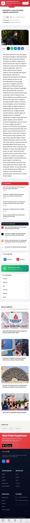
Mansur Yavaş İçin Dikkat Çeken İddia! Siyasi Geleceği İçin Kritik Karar (14, 215)
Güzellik (4, 480)
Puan (17, 480)
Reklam (4, 503)
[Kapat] (28, 2)
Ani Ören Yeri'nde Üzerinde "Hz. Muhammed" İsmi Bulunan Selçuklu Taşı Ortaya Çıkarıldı (14, 202)
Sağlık (3, 474)
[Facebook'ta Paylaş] (18, 48)
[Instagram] (7, 461)
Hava (17, 474)
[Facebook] (3, 461)
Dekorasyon (5, 483)
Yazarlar (18, 486)
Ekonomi (5, 282)
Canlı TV (18, 483)
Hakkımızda (5, 497)
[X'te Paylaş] (8, 48)
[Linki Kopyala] (22, 48)
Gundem (5, 278)
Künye (3, 500)
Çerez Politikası (6, 509)
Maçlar (17, 477)
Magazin (11, 6)
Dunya (4, 297)
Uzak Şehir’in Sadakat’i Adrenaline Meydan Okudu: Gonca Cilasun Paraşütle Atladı (13, 195)
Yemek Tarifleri (5, 486)
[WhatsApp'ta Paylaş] (11, 48)
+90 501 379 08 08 (22, 497)
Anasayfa (5, 6)
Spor (4, 286)
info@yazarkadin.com (23, 500)
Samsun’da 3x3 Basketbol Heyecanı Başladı (13, 209)
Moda (3, 477)
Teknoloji (5, 289)
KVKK (3, 506)
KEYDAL (24, 504)
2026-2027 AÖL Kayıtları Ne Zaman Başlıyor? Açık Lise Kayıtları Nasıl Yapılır (14, 187)
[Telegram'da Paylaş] (15, 48)
